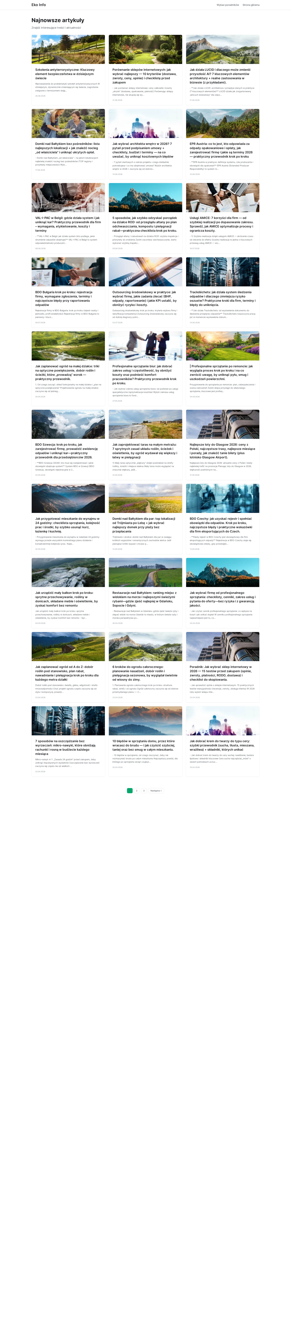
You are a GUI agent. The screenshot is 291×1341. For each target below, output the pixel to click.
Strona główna (251, 4)
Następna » (156, 790)
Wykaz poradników (228, 4)
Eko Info (39, 5)
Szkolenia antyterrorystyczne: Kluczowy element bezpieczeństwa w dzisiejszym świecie (65, 74)
